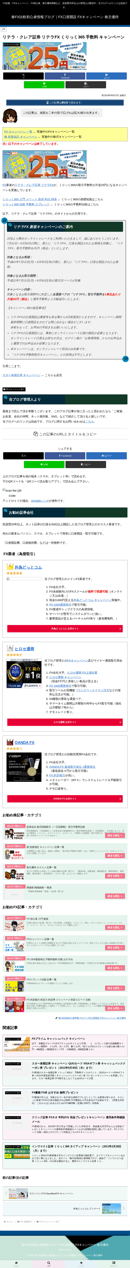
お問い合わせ (65, 1249)
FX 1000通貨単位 (60, 604)
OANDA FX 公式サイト (65, 798)
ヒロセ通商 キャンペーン (65, 677)
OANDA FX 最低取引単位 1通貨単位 (72, 766)
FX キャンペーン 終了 (15, 389)
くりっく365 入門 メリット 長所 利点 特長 (30, 199)
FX (4, 185)
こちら (89, 421)
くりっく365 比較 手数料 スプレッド (26, 204)
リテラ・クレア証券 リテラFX (34, 185)
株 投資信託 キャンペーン (20, 136)
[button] (85, 84)
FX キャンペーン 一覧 (18, 131)
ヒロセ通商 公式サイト (65, 722)
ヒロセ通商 (24, 649)
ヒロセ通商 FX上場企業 (82, 672)
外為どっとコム (28, 567)
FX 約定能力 (57, 775)
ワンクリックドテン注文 (93, 690)
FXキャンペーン (77, 660)
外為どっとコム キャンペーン (92, 600)
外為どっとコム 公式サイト (65, 628)
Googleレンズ (40, 500)
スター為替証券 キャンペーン (21, 375)
